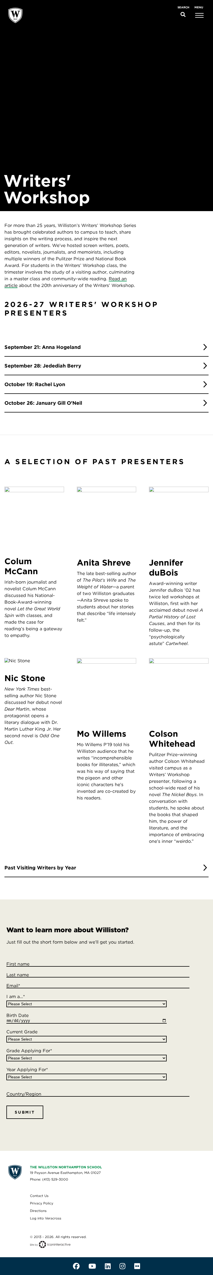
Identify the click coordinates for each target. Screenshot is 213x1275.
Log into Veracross (45, 1218)
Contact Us (39, 1196)
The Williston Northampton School (66, 1167)
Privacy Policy (41, 1203)
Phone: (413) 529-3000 (49, 1179)
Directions (38, 1211)
